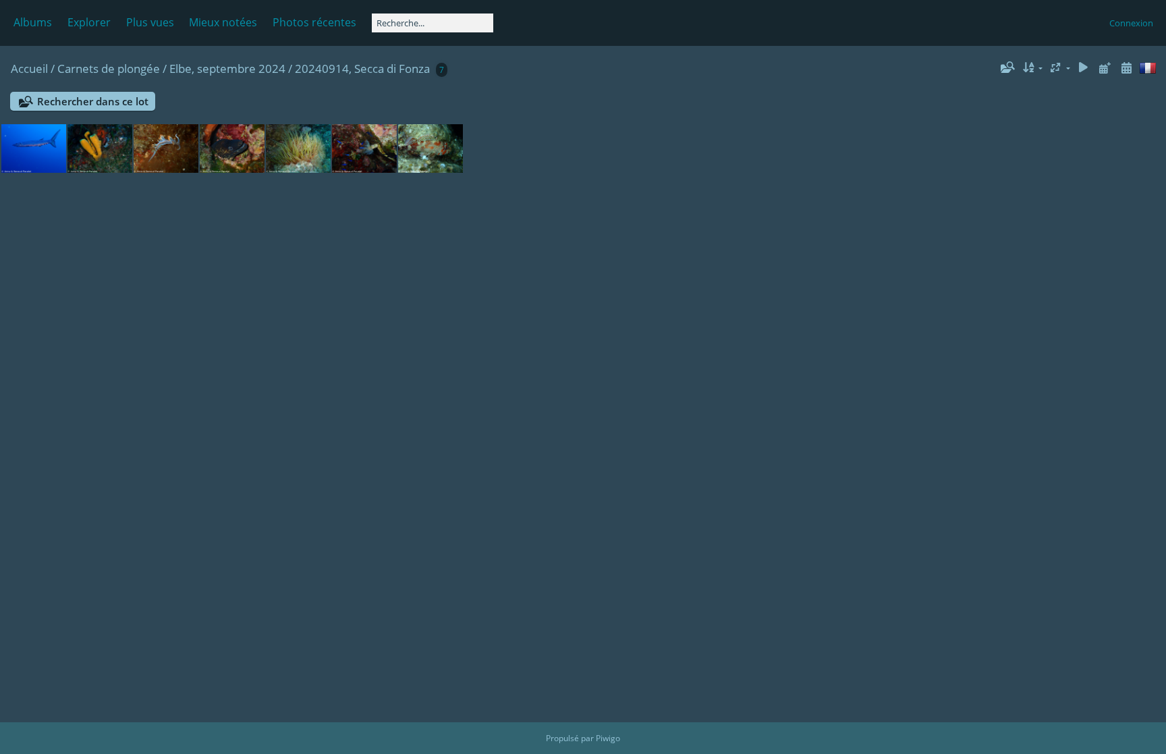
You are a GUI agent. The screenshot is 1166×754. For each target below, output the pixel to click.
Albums (32, 22)
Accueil (29, 68)
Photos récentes (314, 22)
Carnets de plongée (108, 68)
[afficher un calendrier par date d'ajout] (1104, 67)
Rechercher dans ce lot (92, 101)
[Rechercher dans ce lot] (1007, 67)
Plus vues (150, 22)
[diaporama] (1084, 67)
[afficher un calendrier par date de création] (1126, 67)
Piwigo (608, 738)
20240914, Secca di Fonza (362, 68)
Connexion (1131, 23)
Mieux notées (223, 22)
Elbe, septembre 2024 (227, 68)
